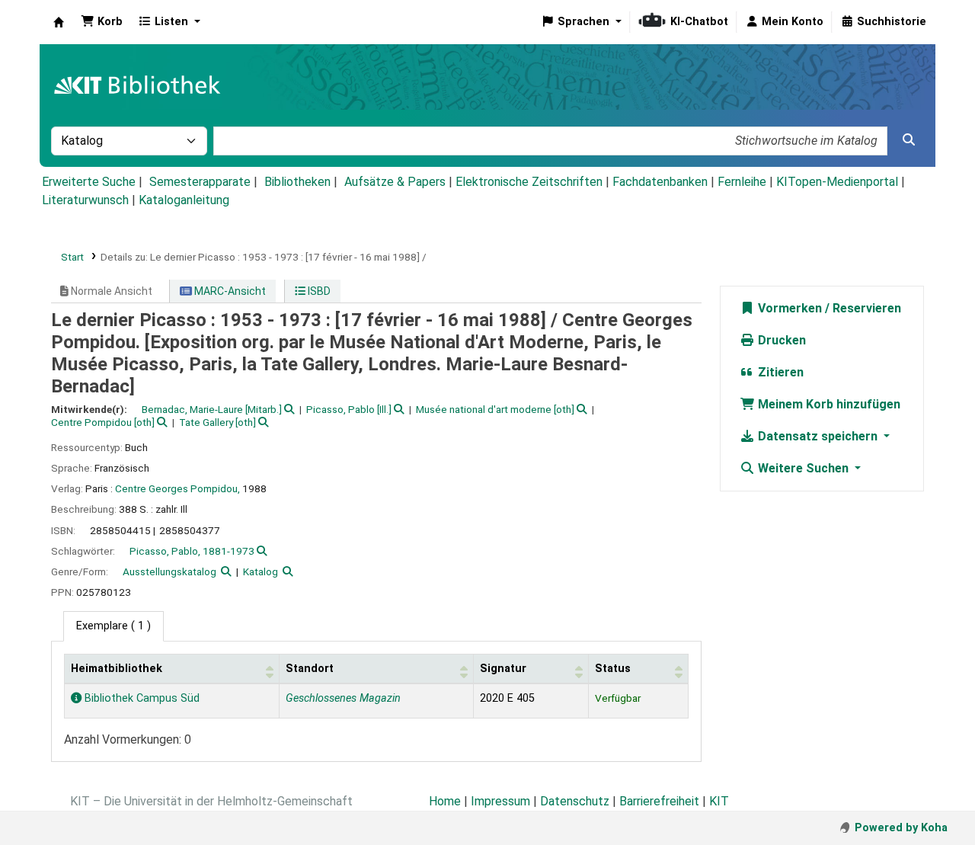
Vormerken (788, 308)
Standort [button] (310, 668)
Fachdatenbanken (660, 181)
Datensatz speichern (818, 436)
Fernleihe (742, 181)
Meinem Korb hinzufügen (827, 404)
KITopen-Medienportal (837, 181)
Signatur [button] (503, 668)
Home (445, 801)
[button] (102, 22)
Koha (58, 22)
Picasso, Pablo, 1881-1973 (191, 551)
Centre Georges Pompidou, (177, 488)
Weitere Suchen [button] (803, 468)
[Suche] (908, 140)
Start (72, 257)
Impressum (500, 801)
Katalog (260, 571)
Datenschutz (574, 801)
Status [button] (613, 668)
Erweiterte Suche (89, 181)
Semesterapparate (200, 181)
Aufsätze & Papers (395, 181)
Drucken (780, 340)
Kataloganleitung (184, 200)
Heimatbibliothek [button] (116, 668)
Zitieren (779, 372)
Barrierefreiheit (659, 801)
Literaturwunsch (85, 200)
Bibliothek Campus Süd (141, 698)
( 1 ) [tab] (113, 625)
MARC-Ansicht (229, 291)
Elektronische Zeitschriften (529, 181)
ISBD (318, 291)
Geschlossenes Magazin (343, 698)
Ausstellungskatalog (169, 571)
